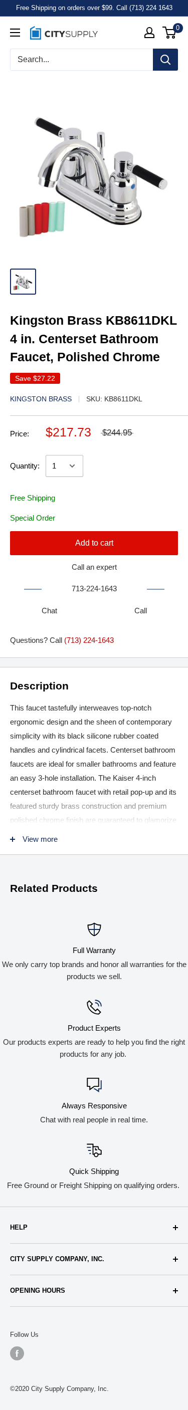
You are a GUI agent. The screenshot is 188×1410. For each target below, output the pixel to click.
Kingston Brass (41, 399)
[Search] (165, 60)
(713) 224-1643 (89, 640)
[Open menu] (15, 33)
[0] (169, 33)
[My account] (149, 32)
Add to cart (94, 543)
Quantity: (25, 465)
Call (140, 610)
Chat (49, 610)
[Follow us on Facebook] (17, 1353)
